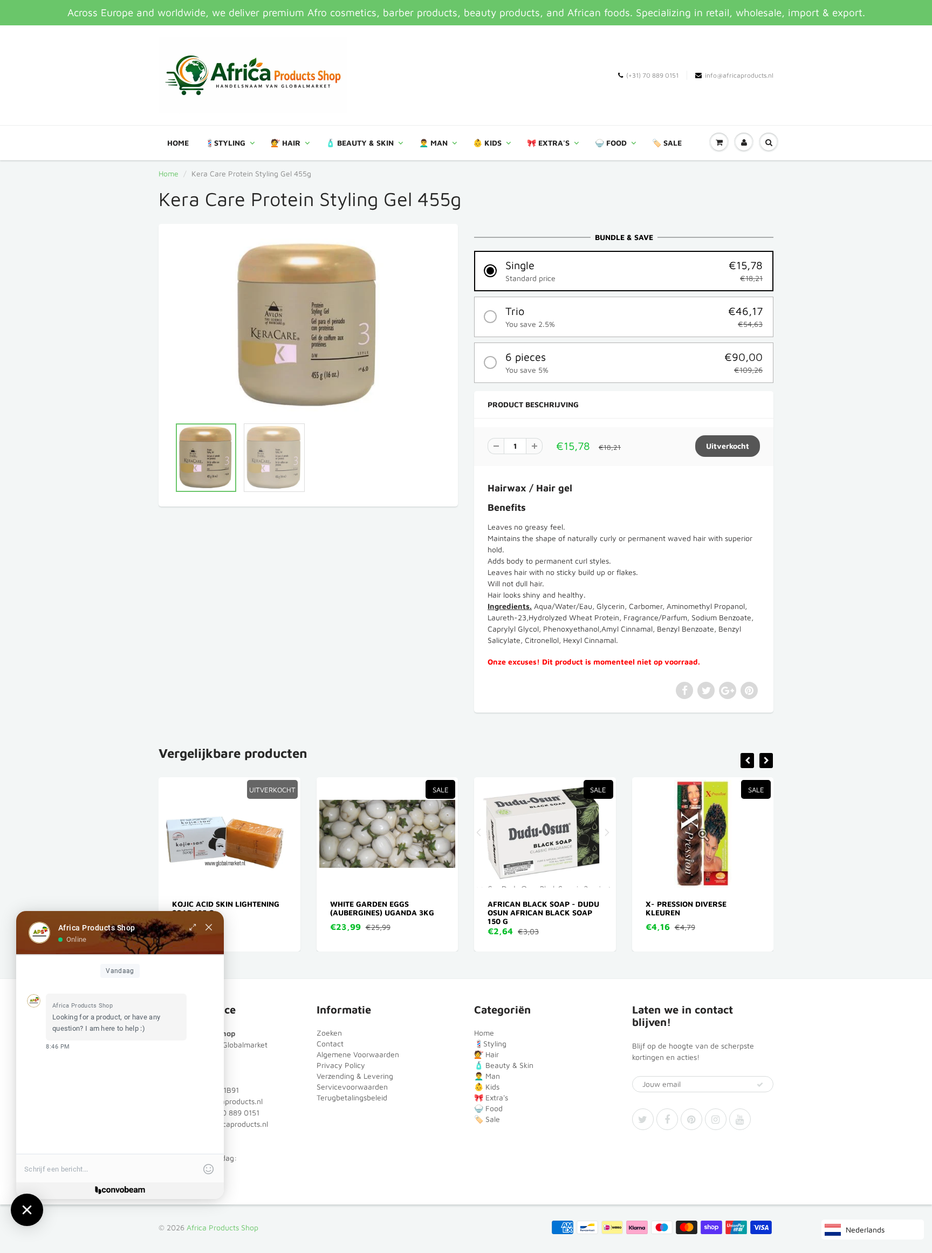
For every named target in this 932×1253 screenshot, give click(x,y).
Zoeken (329, 1032)
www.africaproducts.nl (229, 1123)
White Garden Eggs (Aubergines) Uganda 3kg (244, 908)
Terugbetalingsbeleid (352, 1097)
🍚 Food (611, 142)
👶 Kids (487, 142)
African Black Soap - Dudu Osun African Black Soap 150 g (406, 912)
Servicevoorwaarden (352, 1086)
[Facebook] (667, 1119)
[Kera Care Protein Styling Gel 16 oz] (308, 326)
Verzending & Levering (355, 1075)
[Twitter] (643, 1119)
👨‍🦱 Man (433, 142)
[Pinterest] (691, 1119)
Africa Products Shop (222, 1227)
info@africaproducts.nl (739, 75)
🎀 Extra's (548, 142)
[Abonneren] (760, 1084)
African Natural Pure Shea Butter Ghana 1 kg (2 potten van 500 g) (722, 912)
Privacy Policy (341, 1065)
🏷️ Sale (667, 142)
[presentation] (747, 760)
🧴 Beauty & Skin (360, 142)
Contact (330, 1043)
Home (178, 142)
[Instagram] (716, 1119)
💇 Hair (285, 142)
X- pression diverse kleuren (548, 908)
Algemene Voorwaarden (358, 1054)
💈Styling (225, 142)
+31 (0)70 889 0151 (226, 1112)
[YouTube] (740, 1119)
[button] (624, 271)
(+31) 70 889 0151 (652, 75)
